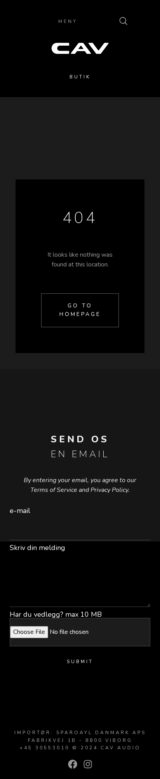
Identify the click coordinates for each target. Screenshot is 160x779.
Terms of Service (53, 490)
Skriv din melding (37, 547)
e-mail (20, 510)
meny (67, 21)
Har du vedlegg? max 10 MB (56, 614)
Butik (80, 77)
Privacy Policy (109, 490)
